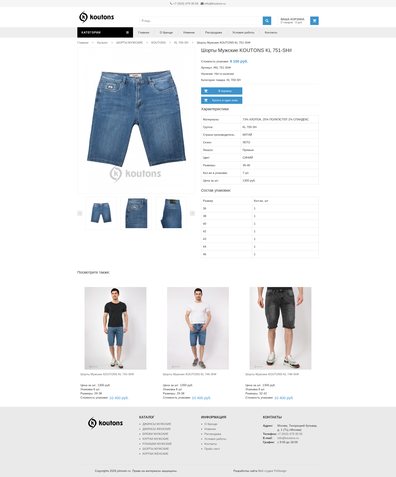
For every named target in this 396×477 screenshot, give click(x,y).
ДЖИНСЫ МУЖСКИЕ (157, 424)
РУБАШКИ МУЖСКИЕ (157, 443)
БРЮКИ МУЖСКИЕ (155, 433)
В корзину (225, 91)
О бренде (166, 32)
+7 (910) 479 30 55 (185, 3)
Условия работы (243, 32)
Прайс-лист (212, 448)
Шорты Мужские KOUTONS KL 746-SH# (189, 374)
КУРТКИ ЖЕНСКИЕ (155, 453)
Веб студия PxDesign (272, 470)
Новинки (189, 32)
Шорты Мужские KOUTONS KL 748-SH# (272, 374)
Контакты (271, 32)
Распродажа (213, 32)
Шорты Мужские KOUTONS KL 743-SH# (107, 374)
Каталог (102, 42)
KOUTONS (158, 42)
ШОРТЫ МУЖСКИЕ (129, 42)
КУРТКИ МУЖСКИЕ (156, 438)
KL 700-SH (181, 42)
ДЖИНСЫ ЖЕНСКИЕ (157, 429)
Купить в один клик (225, 100)
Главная (143, 32)
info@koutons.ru (215, 3)
